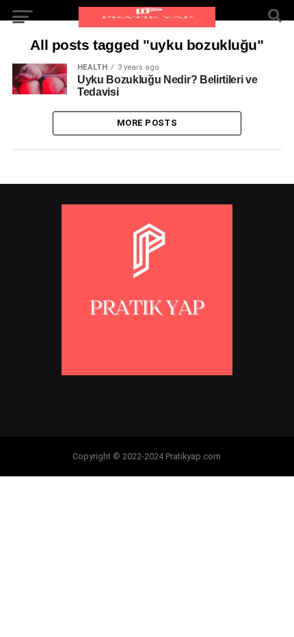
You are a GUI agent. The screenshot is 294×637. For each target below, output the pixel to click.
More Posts (147, 123)
